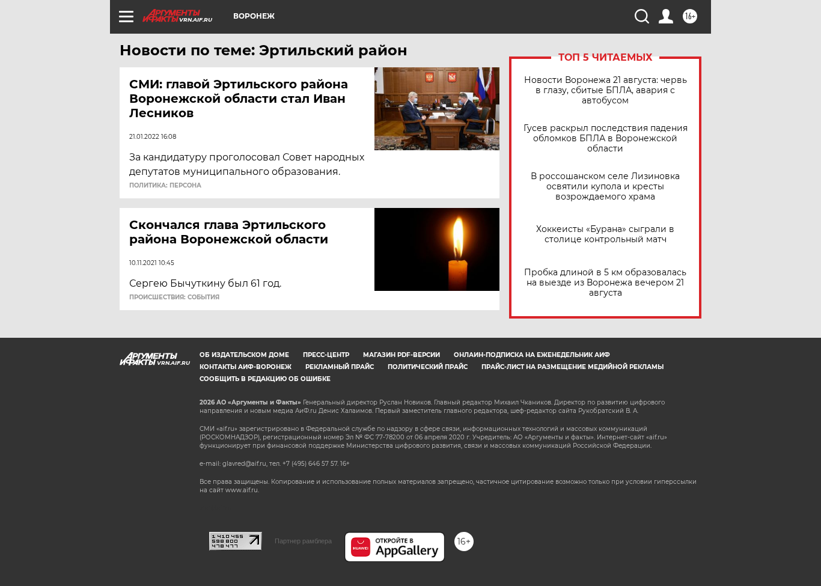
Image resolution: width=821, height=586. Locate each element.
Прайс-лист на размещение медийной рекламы (572, 367)
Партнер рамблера (303, 541)
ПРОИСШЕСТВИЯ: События (174, 298)
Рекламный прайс (339, 367)
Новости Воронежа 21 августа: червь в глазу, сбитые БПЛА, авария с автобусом (605, 90)
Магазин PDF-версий (401, 355)
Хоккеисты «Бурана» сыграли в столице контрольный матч (605, 234)
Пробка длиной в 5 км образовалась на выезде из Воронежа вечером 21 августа (605, 282)
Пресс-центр (326, 355)
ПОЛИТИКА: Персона (165, 186)
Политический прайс (428, 367)
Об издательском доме (244, 355)
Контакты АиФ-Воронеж (245, 367)
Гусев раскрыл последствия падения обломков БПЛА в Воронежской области (605, 138)
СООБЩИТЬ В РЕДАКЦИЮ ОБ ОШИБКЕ (265, 379)
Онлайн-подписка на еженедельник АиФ (532, 355)
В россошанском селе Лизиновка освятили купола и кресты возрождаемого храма (605, 186)
